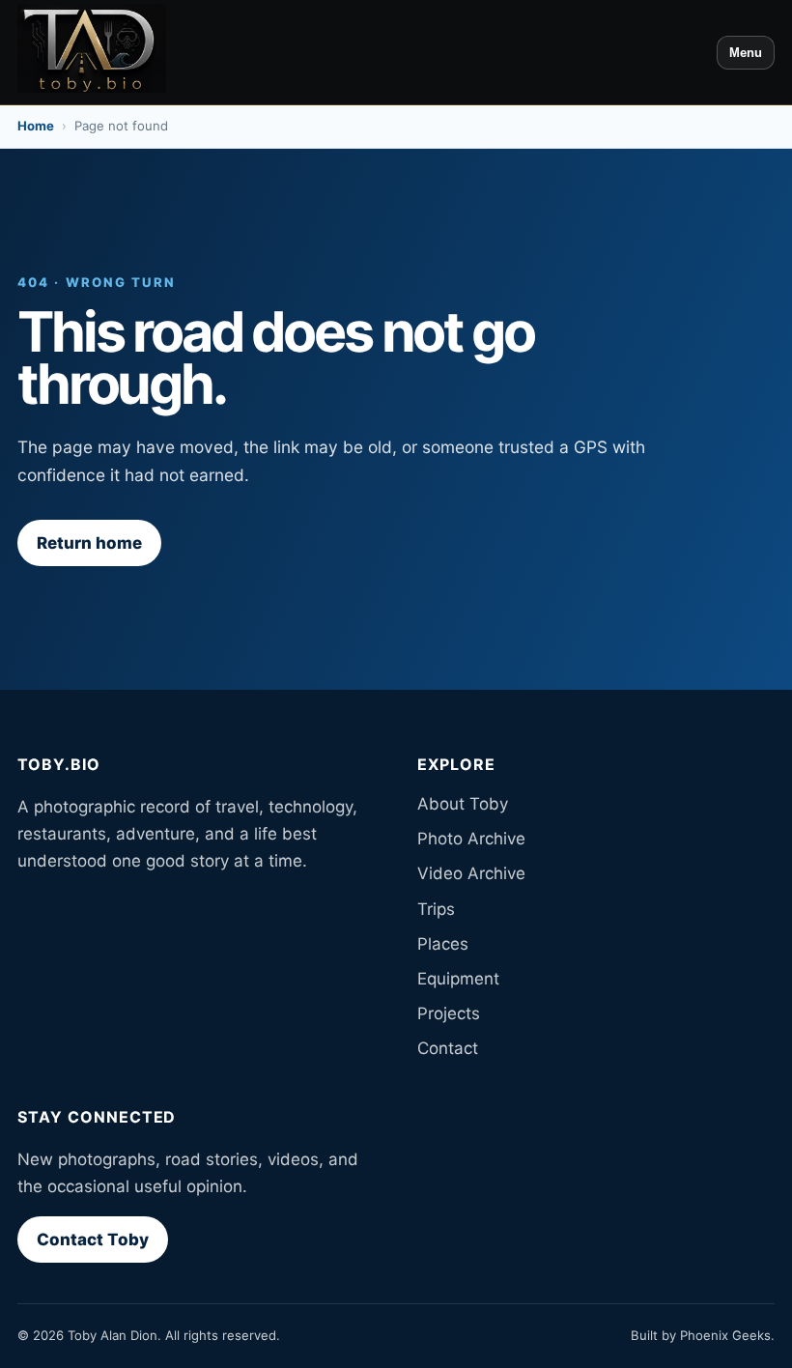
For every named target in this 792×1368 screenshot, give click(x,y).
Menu (745, 52)
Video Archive (471, 873)
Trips (436, 909)
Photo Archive (471, 838)
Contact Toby (93, 1239)
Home (35, 125)
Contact (447, 1048)
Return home (89, 543)
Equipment (458, 978)
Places (442, 944)
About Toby (462, 803)
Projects (448, 1013)
